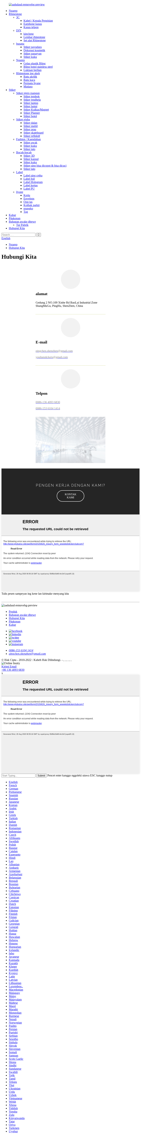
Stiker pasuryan (32, 53)
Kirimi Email (9, 666)
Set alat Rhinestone (35, 40)
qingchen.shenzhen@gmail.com (27, 653)
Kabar (12, 215)
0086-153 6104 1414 (21, 650)
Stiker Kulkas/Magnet (36, 109)
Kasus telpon (31, 27)
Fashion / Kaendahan (28, 139)
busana (20, 43)
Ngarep (13, 10)
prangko (28, 208)
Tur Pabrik (22, 224)
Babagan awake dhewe (22, 221)
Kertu (27, 195)
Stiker (12, 89)
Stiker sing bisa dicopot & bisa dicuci (45, 165)
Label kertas (31, 185)
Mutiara (28, 86)
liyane (19, 192)
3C (18, 17)
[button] (70, 496)
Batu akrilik (30, 76)
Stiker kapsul (31, 159)
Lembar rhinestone (34, 37)
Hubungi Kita (17, 228)
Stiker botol (30, 116)
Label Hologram (33, 182)
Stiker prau (30, 129)
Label (19, 172)
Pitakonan (14, 218)
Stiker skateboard (34, 132)
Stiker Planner (32, 112)
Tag (26, 211)
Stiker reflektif (32, 135)
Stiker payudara (33, 47)
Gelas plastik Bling (35, 63)
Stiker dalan (30, 122)
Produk (13, 611)
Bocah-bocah (24, 152)
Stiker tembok (32, 96)
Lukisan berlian (32, 70)
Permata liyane (32, 83)
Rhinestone (15, 14)
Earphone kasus (33, 23)
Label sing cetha (33, 175)
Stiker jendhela (32, 99)
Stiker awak (30, 142)
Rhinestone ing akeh (28, 73)
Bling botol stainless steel (38, 66)
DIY (18, 30)
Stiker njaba (23, 119)
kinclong (29, 33)
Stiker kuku (30, 56)
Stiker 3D (29, 155)
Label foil (29, 178)
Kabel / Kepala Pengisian (38, 20)
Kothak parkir (32, 205)
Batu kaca (29, 79)
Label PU (29, 188)
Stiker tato (29, 149)
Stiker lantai (30, 106)
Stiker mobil (31, 126)
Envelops (29, 198)
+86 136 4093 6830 (12, 669)
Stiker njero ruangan (28, 93)
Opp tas (28, 201)
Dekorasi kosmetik (34, 50)
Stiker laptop (31, 103)
